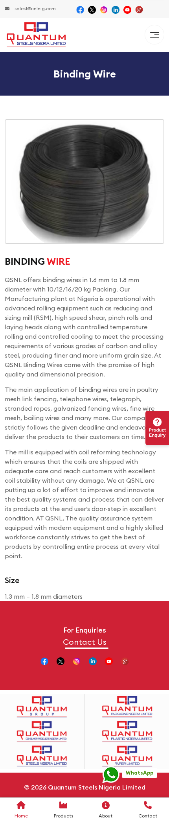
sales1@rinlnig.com (34, 8)
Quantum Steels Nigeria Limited (96, 787)
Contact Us (85, 642)
